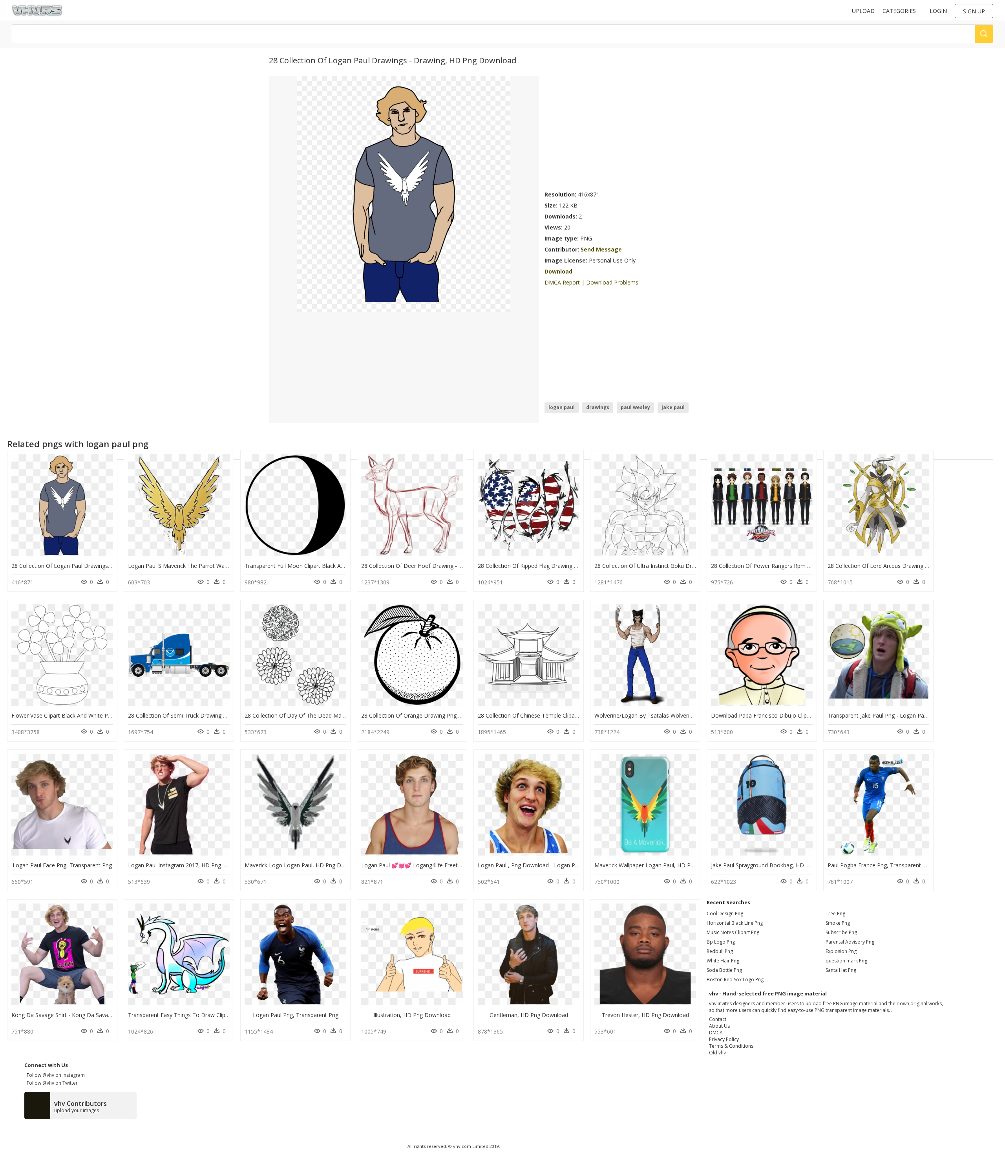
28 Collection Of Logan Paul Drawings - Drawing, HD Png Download (98, 565)
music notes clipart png (733, 932)
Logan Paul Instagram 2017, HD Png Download (188, 865)
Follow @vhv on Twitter (51, 1083)
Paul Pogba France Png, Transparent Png (880, 865)
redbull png (720, 951)
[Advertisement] (640, 131)
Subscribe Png (841, 932)
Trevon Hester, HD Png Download (645, 1015)
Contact (717, 1019)
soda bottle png (724, 970)
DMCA (716, 1032)
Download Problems (612, 282)
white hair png (723, 960)
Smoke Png (838, 923)
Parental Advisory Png (850, 941)
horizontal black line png (735, 923)
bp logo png (721, 941)
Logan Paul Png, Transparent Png (295, 1015)
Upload (863, 11)
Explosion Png (841, 951)
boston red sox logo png (735, 979)
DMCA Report (562, 282)
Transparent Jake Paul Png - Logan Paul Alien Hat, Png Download (911, 715)
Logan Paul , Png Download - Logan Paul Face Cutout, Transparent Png (569, 865)
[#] (403, 193)
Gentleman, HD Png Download (529, 1015)
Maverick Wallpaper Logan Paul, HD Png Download (659, 865)
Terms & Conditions (731, 1046)
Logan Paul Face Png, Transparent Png (62, 865)
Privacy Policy (724, 1039)
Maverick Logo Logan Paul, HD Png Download (304, 865)
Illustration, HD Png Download (412, 1015)
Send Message (601, 249)
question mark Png (846, 960)
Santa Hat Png (841, 970)
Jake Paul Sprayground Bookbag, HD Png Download (777, 865)
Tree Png (835, 913)
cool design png (725, 913)
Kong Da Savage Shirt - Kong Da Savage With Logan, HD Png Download (103, 1015)
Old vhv (717, 1052)
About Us (719, 1026)
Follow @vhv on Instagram (54, 1075)
